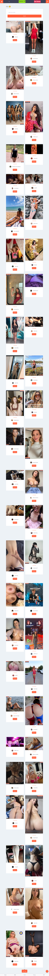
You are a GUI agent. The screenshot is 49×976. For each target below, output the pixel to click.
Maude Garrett (35, 462)
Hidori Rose (35, 223)
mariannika (35, 787)
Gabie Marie (16, 961)
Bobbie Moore (16, 420)
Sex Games (37, 1)
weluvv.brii (35, 923)
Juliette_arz (35, 653)
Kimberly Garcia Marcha (16, 166)
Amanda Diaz (16, 309)
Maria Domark (16, 93)
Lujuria (35, 880)
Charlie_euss (35, 136)
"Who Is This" (35, 80)
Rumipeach (35, 729)
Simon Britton (35, 610)
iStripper (35, 961)
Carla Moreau (35, 58)
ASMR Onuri (16, 750)
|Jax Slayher (16, 188)
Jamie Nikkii (16, 347)
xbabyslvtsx (16, 610)
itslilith (16, 675)
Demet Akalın (16, 448)
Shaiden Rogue (16, 909)
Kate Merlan (35, 380)
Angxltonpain (35, 837)
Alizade (35, 412)
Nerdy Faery (35, 532)
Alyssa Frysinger (16, 715)
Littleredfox (35, 158)
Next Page (24, 971)
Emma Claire (16, 787)
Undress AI (22, 1)
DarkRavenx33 (35, 290)
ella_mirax (35, 331)
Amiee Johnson (35, 497)
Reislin (16, 823)
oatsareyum (16, 519)
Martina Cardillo (35, 754)
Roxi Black (16, 645)
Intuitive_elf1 (35, 568)
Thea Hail (16, 266)
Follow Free (34, 61)
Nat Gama (16, 575)
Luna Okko (16, 484)
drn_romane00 (16, 231)
